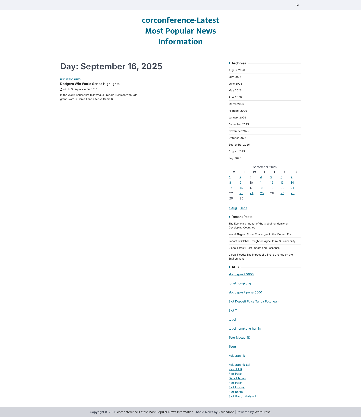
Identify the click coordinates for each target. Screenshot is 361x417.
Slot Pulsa (236, 374)
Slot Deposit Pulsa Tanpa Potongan (253, 301)
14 (292, 182)
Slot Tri (234, 310)
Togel (233, 346)
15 (230, 188)
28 (292, 193)
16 (241, 188)
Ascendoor (226, 412)
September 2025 (239, 144)
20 (282, 188)
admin (66, 89)
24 (251, 193)
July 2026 (235, 76)
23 (241, 193)
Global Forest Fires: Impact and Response (254, 247)
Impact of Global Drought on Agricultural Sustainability (262, 241)
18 (261, 188)
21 (292, 188)
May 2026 (235, 90)
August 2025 (237, 151)
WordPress (262, 412)
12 (271, 182)
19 (271, 188)
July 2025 (235, 158)
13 (282, 182)
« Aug (233, 208)
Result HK (235, 369)
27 (282, 193)
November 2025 (239, 131)
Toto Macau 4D (239, 337)
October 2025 (237, 137)
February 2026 (238, 110)
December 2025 (239, 124)
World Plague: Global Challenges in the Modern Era (260, 234)
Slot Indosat (237, 387)
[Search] (298, 5)
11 (261, 182)
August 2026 (237, 70)
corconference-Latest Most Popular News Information (180, 31)
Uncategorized (70, 79)
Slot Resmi (236, 392)
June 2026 (235, 83)
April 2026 (235, 97)
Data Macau (237, 378)
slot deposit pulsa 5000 (245, 292)
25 (262, 193)
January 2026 (237, 117)
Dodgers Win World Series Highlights (90, 84)
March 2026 (236, 103)
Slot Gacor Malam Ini (243, 396)
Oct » (243, 208)
